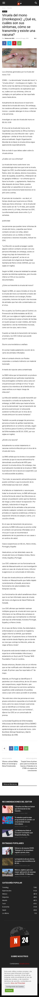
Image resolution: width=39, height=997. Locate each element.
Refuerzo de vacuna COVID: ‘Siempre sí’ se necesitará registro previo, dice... (24, 850)
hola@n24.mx (24, 964)
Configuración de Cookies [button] (15, 986)
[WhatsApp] (19, 43)
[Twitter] (9, 43)
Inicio (3, 8)
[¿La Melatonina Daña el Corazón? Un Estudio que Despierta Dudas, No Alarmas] (7, 833)
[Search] (36, 3)
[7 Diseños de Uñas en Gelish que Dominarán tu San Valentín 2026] (7, 809)
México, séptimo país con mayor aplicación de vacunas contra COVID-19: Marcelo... (25, 872)
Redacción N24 (9, 38)
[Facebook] (4, 43)
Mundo (9, 8)
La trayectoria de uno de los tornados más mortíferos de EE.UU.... (25, 861)
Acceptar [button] (9, 990)
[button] (3, 3)
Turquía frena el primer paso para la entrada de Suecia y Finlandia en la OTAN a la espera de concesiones (28, 766)
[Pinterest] (14, 43)
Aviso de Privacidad (18, 983)
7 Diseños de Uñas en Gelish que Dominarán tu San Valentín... (25, 809)
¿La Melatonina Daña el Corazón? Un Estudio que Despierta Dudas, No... (24, 833)
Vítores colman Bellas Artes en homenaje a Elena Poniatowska (10, 764)
